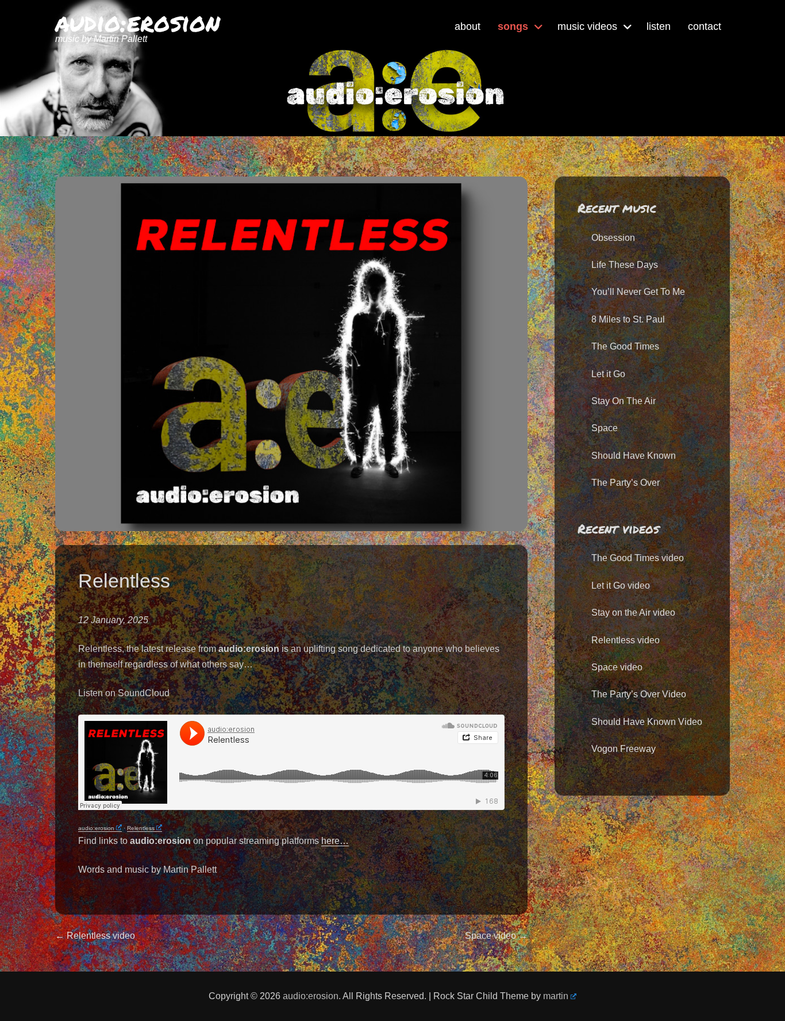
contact (704, 26)
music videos (587, 26)
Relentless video (625, 640)
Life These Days (624, 265)
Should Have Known (633, 455)
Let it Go (608, 374)
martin (555, 996)
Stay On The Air (623, 401)
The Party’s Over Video (638, 694)
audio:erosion (137, 21)
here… (335, 841)
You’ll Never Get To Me (638, 292)
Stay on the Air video (633, 612)
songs (513, 26)
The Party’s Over (625, 483)
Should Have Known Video (646, 722)
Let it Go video (620, 585)
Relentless (141, 828)
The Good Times (625, 346)
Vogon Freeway (623, 749)
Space (604, 428)
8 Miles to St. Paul (628, 319)
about (467, 26)
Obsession (613, 238)
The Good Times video (637, 558)
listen (659, 26)
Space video (616, 667)
